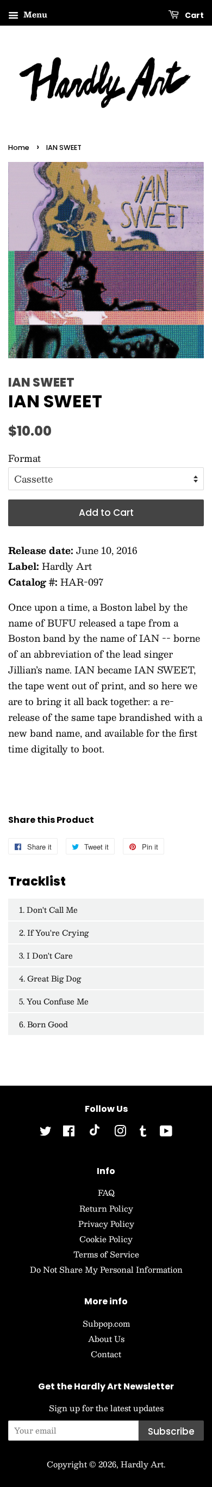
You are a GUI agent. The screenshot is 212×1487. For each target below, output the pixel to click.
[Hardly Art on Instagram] (120, 1132)
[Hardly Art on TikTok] (95, 1132)
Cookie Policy (106, 1238)
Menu (34, 14)
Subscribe (171, 1431)
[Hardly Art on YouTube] (166, 1132)
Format (24, 458)
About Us (106, 1338)
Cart (193, 15)
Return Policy (106, 1208)
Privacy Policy (106, 1223)
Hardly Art (142, 1464)
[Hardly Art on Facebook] (69, 1132)
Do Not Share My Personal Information (106, 1269)
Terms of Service (106, 1254)
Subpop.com (106, 1323)
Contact (106, 1353)
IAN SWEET (41, 382)
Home (18, 147)
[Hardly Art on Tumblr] (143, 1132)
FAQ (106, 1192)
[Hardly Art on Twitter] (46, 1132)
